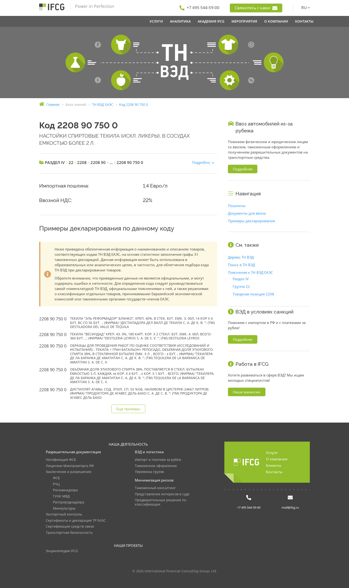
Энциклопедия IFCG (62, 551)
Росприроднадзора (68, 502)
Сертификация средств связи (70, 527)
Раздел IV (241, 278)
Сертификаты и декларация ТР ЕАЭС (76, 521)
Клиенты (273, 465)
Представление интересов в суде (162, 494)
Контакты (274, 471)
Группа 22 (241, 286)
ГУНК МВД (61, 496)
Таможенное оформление (156, 466)
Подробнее (242, 169)
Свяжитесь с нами (253, 7)
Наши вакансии (246, 392)
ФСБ (56, 478)
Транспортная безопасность (69, 533)
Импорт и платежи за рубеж (158, 460)
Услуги (272, 452)
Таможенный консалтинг (155, 488)
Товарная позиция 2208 (253, 294)
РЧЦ (56, 484)
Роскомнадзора (65, 490)
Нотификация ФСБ (61, 460)
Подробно (201, 162)
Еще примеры (128, 408)
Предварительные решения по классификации (160, 502)
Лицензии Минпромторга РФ (70, 466)
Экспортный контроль (64, 514)
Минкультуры (64, 508)
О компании (277, 459)
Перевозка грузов (149, 472)
